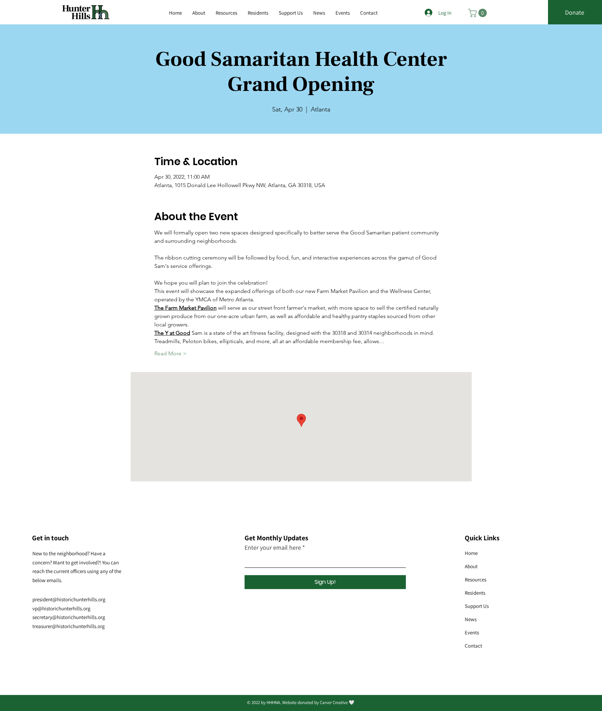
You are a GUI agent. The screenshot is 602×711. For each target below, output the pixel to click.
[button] (226, 13)
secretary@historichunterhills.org (68, 617)
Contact (473, 645)
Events (472, 632)
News (471, 619)
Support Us (477, 606)
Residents (475, 592)
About (471, 566)
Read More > (170, 353)
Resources (475, 579)
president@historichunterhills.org (69, 599)
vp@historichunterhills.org (61, 608)
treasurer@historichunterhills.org (68, 626)
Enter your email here (273, 547)
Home (471, 553)
